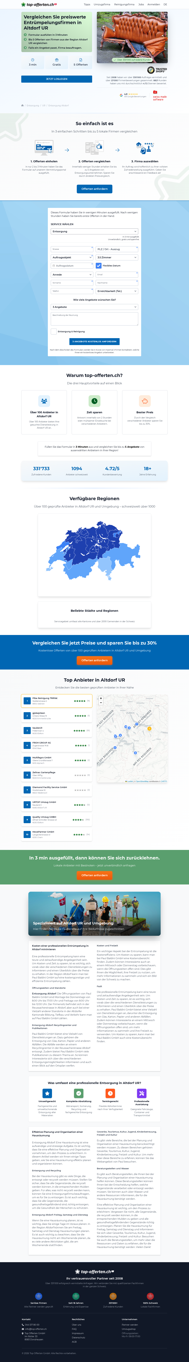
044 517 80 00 (32, 1324)
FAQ (74, 1329)
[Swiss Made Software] (159, 95)
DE (165, 4)
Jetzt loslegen (56, 79)
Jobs (141, 4)
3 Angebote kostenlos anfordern (94, 341)
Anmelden (154, 4)
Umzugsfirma (102, 4)
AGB (74, 1342)
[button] (149, 728)
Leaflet (130, 781)
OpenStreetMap (142, 781)
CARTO (164, 781)
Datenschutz (78, 1337)
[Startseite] (22, 105)
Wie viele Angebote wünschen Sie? (94, 299)
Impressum (78, 1333)
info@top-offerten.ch (36, 1329)
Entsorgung (33, 105)
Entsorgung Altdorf (58, 105)
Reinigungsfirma (124, 4)
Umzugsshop (129, 1329)
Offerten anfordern (95, 189)
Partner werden (130, 1324)
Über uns (76, 1324)
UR (43, 105)
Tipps (87, 4)
